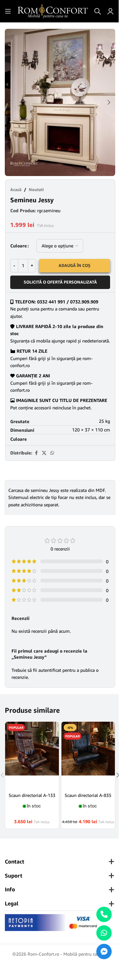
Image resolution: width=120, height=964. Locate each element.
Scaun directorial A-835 (88, 795)
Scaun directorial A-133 (32, 795)
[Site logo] (53, 10)
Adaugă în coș (75, 265)
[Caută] (97, 11)
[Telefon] (104, 914)
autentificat (49, 670)
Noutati (36, 189)
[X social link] (44, 453)
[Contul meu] (110, 11)
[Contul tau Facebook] (36, 453)
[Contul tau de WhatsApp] (52, 453)
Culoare (18, 245)
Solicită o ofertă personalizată (60, 282)
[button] (11, 102)
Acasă (15, 189)
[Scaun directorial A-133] (32, 754)
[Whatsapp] (104, 933)
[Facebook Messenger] (104, 951)
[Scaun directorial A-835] (88, 754)
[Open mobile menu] (8, 11)
